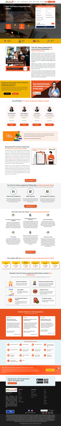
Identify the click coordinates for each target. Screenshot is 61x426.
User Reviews (20, 397)
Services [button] (18, 1)
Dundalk (45, 400)
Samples (30, 1)
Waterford (45, 397)
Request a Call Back (12, 383)
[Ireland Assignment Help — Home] (9, 1)
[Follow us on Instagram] (32, 411)
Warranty (32, 392)
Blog (41, 1)
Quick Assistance (22, 27)
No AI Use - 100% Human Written (15, 27)
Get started (7, 93)
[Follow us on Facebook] (29, 411)
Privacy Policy (33, 391)
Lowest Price (28, 27)
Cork (44, 394)
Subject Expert (8, 27)
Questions (37, 1)
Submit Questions (21, 401)
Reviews (44, 1)
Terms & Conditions (34, 395)
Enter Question (39, 19)
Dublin (45, 391)
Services (19, 392)
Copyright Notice (33, 394)
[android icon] (39, 382)
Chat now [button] (15, 93)
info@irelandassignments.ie (31, 412)
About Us (32, 397)
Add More (53, 23)
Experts (34, 1)
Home (15, 1)
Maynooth (45, 403)
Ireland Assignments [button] (24, 1)
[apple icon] (39, 380)
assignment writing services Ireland (14, 157)
